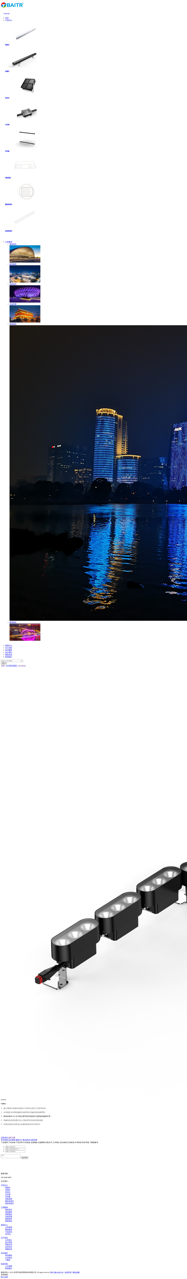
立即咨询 (4, 1137)
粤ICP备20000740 (56, 1272)
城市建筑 (8, 1212)
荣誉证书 (8, 1244)
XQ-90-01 (22, 666)
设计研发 (8, 1242)
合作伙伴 (8, 1247)
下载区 (7, 1260)
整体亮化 (8, 1210)
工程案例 (8, 242)
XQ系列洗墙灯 (12, 666)
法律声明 (67, 1272)
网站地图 (76, 1272)
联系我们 (8, 657)
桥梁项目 (8, 1221)
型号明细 (4, 1140)
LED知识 (8, 1257)
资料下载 (11, 1137)
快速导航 (4, 1264)
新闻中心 (8, 645)
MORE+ (8, 1234)
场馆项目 (8, 1214)
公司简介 (8, 1240)
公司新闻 (8, 1227)
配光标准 (26, 1140)
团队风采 (8, 654)
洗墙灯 (7, 71)
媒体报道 (8, 1229)
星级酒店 (8, 1219)
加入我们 (8, 652)
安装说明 (33, 1140)
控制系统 (8, 177)
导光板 (7, 151)
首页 (7, 18)
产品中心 (8, 20)
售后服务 (8, 1255)
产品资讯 (8, 1232)
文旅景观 (8, 1216)
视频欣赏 (8, 1249)
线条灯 (7, 44)
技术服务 (8, 650)
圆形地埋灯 (8, 204)
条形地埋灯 (8, 231)
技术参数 (12, 1140)
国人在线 (4, 1277)
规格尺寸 (19, 1140)
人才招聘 (8, 1266)
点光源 (7, 124)
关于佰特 (8, 648)
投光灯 (7, 98)
